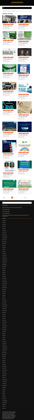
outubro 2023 (4, 285)
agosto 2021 (4, 331)
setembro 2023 (4, 287)
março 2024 (4, 276)
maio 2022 (3, 318)
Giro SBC (9, 24)
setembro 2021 (4, 329)
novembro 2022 (4, 306)
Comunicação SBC (6, 27)
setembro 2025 (4, 241)
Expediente (5, 24)
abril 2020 (3, 362)
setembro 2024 (4, 264)
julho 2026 (3, 222)
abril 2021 (3, 339)
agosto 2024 (4, 266)
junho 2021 (4, 335)
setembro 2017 (4, 385)
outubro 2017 (4, 383)
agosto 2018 (4, 375)
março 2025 (4, 253)
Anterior (4, 197)
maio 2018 (3, 377)
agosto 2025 (4, 243)
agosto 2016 (4, 404)
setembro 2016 (4, 402)
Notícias (12, 24)
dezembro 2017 (4, 379)
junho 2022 (4, 316)
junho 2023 (4, 293)
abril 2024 (3, 274)
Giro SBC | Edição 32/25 (7, 112)
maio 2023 (3, 295)
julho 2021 (3, 333)
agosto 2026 (4, 220)
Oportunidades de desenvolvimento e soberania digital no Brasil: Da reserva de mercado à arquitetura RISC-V (15, 216)
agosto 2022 (4, 312)
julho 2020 (3, 356)
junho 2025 (4, 247)
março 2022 (4, 320)
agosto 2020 (4, 354)
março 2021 (4, 341)
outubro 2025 (4, 239)
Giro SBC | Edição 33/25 (22, 96)
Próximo (25, 197)
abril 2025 (3, 251)
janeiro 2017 (4, 398)
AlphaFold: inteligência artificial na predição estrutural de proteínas (12, 207)
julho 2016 (3, 406)
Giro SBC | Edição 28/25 (22, 134)
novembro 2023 (4, 283)
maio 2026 (3, 226)
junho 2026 (4, 224)
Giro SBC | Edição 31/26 (6, 213)
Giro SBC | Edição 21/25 (22, 190)
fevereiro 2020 (4, 366)
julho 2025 (3, 245)
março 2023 (4, 299)
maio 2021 (3, 337)
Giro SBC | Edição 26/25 (22, 154)
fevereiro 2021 (4, 343)
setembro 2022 (4, 310)
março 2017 (4, 396)
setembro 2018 (4, 373)
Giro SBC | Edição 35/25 (22, 76)
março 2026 (4, 230)
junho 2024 (4, 270)
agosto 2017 (4, 387)
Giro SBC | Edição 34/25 (7, 92)
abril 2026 (3, 228)
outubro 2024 (4, 262)
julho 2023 (3, 291)
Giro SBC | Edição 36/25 (7, 74)
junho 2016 (4, 408)
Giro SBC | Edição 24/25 (22, 171)
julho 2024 (3, 268)
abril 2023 (3, 297)
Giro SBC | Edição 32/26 (6, 211)
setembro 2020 (4, 352)
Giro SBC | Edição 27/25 (7, 155)
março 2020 (4, 364)
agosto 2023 (4, 289)
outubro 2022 (4, 308)
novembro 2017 (4, 381)
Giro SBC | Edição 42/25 (22, 26)
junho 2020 (4, 358)
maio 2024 (3, 272)
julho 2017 (3, 389)
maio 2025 (3, 249)
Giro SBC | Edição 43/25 (7, 26)
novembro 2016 (4, 400)
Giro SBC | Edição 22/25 (7, 190)
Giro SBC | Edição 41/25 (7, 42)
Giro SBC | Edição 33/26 (6, 209)
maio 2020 (3, 360)
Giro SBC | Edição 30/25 (22, 116)
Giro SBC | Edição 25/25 (7, 174)
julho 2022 (3, 314)
